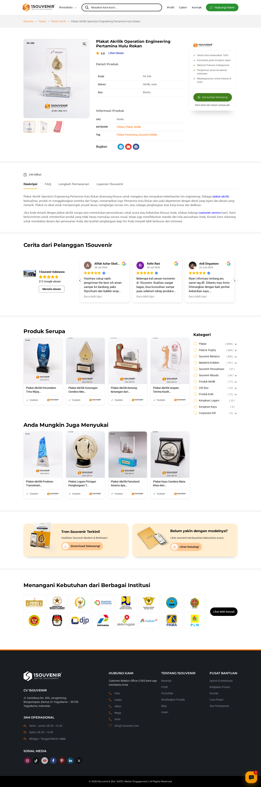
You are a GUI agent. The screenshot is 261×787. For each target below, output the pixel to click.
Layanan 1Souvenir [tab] (109, 184)
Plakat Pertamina (127, 134)
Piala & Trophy (215, 350)
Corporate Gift (215, 413)
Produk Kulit (215, 394)
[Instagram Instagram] (27, 760)
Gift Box (215, 387)
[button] (222, 7)
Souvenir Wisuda (215, 375)
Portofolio (66, 7)
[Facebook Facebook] (53, 760)
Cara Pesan (216, 699)
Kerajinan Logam (216, 400)
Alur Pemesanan (219, 705)
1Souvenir (102, 781)
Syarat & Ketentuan (221, 680)
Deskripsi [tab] (30, 184)
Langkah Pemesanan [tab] (73, 184)
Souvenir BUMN (148, 134)
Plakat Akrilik (58, 21)
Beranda (29, 21)
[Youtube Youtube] (44, 760)
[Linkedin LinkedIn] (70, 760)
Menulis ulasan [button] (51, 289)
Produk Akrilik (215, 381)
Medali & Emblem (215, 362)
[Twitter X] (79, 760)
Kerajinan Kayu (216, 406)
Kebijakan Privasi (220, 687)
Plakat (42, 21)
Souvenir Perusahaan (216, 369)
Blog (164, 705)
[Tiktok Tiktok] (36, 760)
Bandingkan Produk (173, 699)
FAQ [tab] (48, 184)
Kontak (214, 693)
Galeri (164, 712)
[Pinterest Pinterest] (61, 760)
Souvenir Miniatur (215, 356)
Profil (164, 687)
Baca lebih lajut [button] (93, 296)
